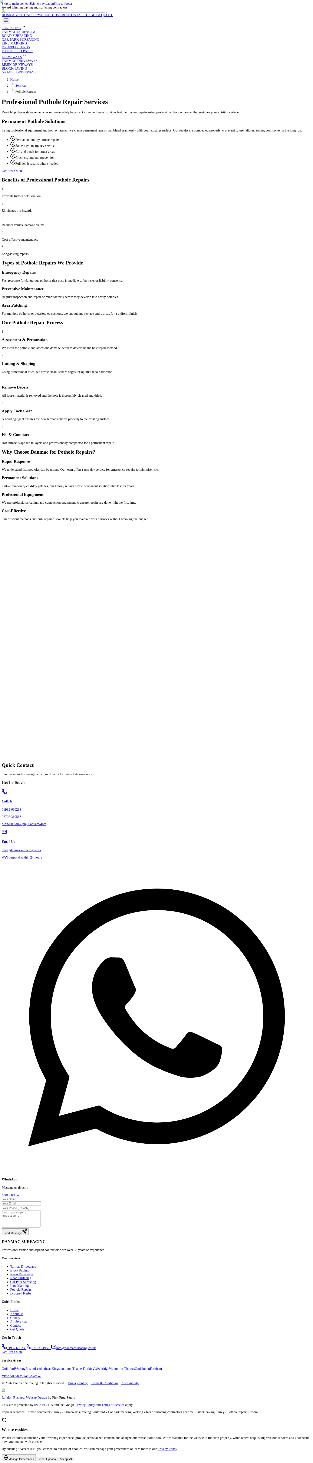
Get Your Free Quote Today (20, 762)
